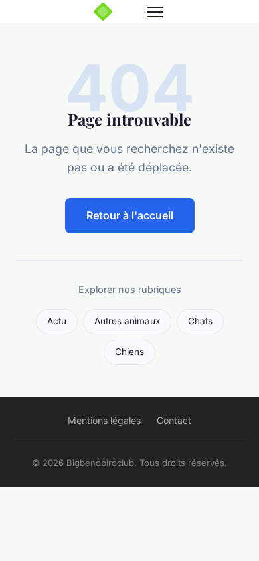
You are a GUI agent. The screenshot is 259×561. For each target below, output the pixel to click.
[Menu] (154, 12)
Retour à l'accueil (129, 215)
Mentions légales (104, 420)
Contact (174, 420)
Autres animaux (127, 321)
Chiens (129, 351)
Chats (200, 321)
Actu (56, 321)
